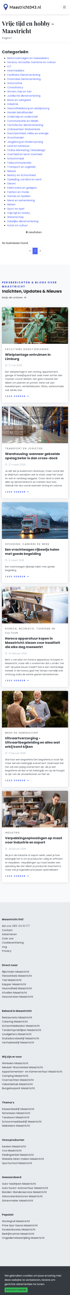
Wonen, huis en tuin (19, 91)
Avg (4, 947)
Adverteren (9, 934)
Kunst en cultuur (17, 225)
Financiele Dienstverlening (24, 79)
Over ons (8, 938)
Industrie (12, 104)
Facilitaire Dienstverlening (23, 75)
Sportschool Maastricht (17, 1163)
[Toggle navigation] (64, 7)
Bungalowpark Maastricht (18, 1088)
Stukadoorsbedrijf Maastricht (20, 1038)
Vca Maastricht (12, 1150)
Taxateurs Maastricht (15, 1117)
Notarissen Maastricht (16, 1113)
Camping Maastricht (15, 1076)
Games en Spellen (18, 196)
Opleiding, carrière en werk (24, 179)
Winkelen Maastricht (15, 1063)
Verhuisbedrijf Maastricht (18, 1042)
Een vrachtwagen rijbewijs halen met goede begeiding (32, 551)
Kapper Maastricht (14, 984)
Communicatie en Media (22, 121)
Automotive (14, 83)
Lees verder (15, 396)
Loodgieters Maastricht (17, 1034)
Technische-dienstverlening (25, 125)
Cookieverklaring (13, 942)
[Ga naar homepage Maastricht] (21, 7)
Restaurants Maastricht (17, 1017)
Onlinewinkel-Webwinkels (23, 129)
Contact (7, 930)
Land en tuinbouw (18, 146)
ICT (9, 66)
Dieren (11, 183)
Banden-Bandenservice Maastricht (24, 1192)
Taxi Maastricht (12, 980)
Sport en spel (15, 209)
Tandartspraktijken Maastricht (21, 1030)
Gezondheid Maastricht (17, 988)
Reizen (11, 204)
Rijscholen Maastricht (15, 972)
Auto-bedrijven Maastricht (19, 1184)
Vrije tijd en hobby (18, 213)
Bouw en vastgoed (19, 100)
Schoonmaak (15, 158)
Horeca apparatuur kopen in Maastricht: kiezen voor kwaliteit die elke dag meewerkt (32, 642)
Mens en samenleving (21, 200)
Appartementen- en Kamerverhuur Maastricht (32, 1071)
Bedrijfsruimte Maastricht (18, 1234)
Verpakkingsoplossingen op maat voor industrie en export (33, 840)
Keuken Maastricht (14, 1146)
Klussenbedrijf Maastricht (18, 1109)
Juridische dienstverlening (23, 96)
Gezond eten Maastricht (17, 997)
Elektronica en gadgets (22, 188)
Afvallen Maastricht (14, 993)
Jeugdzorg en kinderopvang (25, 142)
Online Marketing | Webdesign (26, 150)
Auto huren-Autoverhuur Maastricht (25, 1188)
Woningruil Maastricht (16, 1221)
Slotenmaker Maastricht (17, 1200)
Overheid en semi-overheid (24, 154)
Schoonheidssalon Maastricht (21, 1026)
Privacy (6, 951)
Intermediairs (15, 70)
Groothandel (15, 137)
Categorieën (15, 52)
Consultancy (15, 87)
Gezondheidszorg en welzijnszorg (28, 108)
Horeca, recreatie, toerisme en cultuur (31, 62)
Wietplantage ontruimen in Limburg (28, 356)
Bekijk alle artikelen (12, 297)
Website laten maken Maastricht (23, 1159)
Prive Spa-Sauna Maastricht (20, 1225)
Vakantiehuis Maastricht (17, 1084)
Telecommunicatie (19, 163)
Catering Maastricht (15, 1021)
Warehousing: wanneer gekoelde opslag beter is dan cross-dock (32, 456)
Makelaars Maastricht (16, 1126)
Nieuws (11, 171)
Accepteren (16, 1289)
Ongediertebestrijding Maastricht (23, 1238)
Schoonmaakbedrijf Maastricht (22, 1121)
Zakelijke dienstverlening (22, 221)
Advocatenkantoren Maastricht (22, 1196)
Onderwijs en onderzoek (22, 117)
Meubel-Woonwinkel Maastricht (22, 1067)
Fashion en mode (18, 192)
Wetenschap (15, 217)
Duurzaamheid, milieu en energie (28, 133)
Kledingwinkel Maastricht (18, 1155)
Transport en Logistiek (21, 167)
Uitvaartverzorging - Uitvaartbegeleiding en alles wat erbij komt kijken (32, 742)
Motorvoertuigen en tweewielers (28, 58)
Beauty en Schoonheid (21, 175)
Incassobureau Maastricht (18, 1229)
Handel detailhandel (20, 112)
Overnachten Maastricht (18, 1080)
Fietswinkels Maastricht (17, 976)
